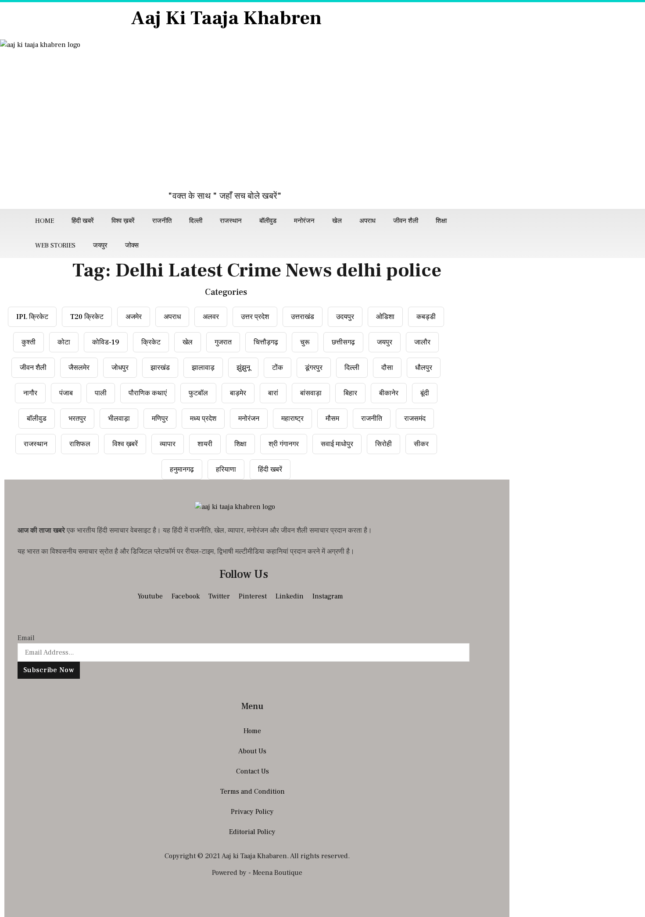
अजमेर (133, 316)
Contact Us (252, 771)
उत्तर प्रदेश (255, 316)
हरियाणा (226, 469)
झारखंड (160, 367)
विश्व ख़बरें (123, 221)
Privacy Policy (252, 811)
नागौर (30, 393)
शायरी (204, 444)
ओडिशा (385, 316)
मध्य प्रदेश (203, 418)
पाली (101, 393)
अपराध (367, 221)
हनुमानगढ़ (182, 469)
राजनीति (162, 221)
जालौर (422, 342)
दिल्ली (195, 221)
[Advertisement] (226, 120)
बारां (273, 393)
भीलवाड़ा (119, 418)
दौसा (387, 367)
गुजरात (223, 342)
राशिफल (79, 444)
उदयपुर (345, 316)
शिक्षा (441, 221)
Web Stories (55, 245)
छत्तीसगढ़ (343, 342)
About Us (252, 751)
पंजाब (66, 393)
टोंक (277, 367)
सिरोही (383, 444)
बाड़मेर (238, 393)
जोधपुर (120, 367)
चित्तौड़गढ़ (266, 342)
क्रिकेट (151, 342)
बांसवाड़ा (311, 393)
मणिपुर (160, 418)
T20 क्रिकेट (87, 316)
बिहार (350, 393)
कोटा (63, 342)
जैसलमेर (79, 367)
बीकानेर (388, 393)
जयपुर (100, 245)
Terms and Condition (252, 791)
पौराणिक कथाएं (148, 393)
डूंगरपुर (313, 367)
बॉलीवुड (267, 221)
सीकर (421, 444)
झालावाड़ (203, 367)
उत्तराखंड (302, 316)
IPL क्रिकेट (32, 316)
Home (44, 221)
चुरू (305, 342)
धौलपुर (423, 367)
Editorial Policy (252, 831)
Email (26, 638)
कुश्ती (29, 342)
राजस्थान (231, 221)
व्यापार (168, 444)
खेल (337, 221)
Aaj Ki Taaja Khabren (226, 18)
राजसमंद (415, 418)
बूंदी (424, 393)
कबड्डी (426, 316)
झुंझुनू (243, 367)
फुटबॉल (198, 393)
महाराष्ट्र (292, 418)
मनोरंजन (304, 221)
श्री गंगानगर (284, 444)
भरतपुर (77, 418)
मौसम (332, 418)
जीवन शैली (405, 221)
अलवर (211, 316)
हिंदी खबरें (83, 221)
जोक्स (132, 245)
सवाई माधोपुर (337, 444)
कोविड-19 (105, 342)
